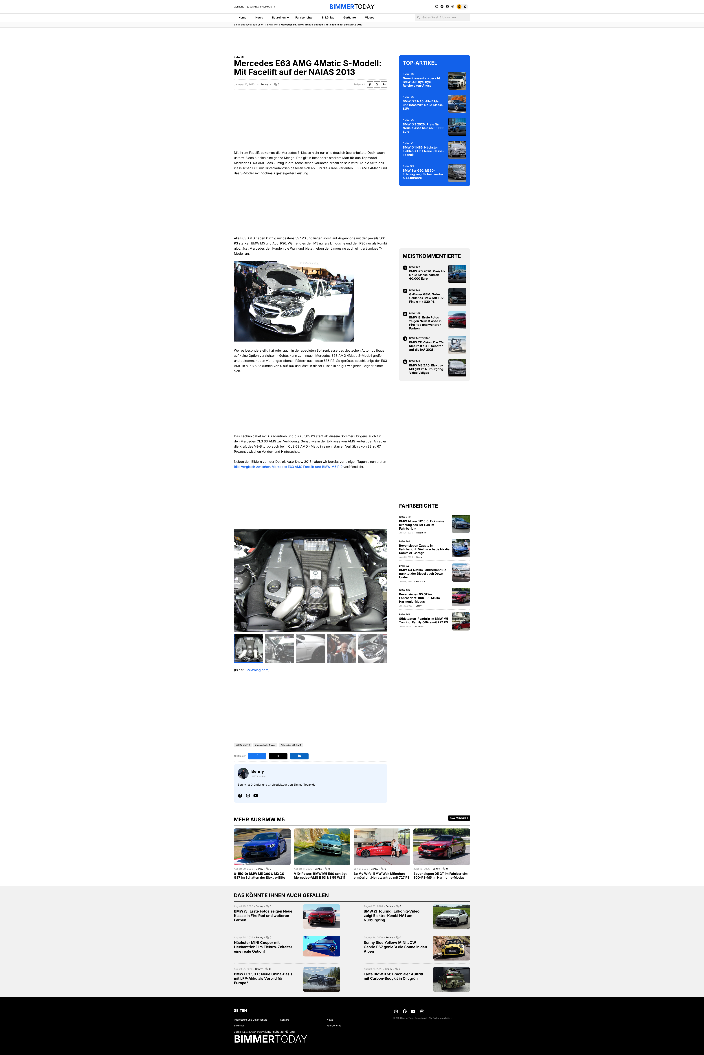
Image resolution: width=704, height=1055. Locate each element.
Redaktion (421, 532)
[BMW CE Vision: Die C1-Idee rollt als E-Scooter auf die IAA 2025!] (457, 345)
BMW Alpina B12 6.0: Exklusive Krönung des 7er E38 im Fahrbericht (421, 524)
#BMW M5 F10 (243, 745)
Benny (264, 84)
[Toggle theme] (462, 7)
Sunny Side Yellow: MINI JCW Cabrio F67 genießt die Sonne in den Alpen (395, 947)
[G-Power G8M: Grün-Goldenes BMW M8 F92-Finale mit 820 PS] (457, 297)
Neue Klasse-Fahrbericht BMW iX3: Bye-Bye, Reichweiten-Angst (421, 81)
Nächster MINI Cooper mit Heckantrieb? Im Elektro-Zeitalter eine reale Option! (263, 947)
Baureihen (279, 17)
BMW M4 (404, 541)
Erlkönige (328, 17)
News (259, 17)
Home (242, 17)
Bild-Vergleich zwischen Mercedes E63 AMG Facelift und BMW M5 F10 (288, 467)
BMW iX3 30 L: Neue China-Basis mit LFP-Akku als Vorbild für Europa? (263, 978)
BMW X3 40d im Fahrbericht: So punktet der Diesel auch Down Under (422, 573)
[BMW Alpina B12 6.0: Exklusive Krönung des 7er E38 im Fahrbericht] (461, 524)
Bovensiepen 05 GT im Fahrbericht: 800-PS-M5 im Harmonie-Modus (419, 597)
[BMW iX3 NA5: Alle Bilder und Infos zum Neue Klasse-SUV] (457, 104)
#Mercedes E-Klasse (265, 745)
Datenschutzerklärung (280, 1031)
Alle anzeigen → (459, 818)
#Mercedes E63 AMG (290, 745)
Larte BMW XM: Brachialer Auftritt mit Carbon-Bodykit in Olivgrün (393, 976)
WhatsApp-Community (262, 6)
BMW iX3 (408, 73)
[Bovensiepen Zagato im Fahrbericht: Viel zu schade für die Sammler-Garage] (461, 548)
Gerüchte (349, 17)
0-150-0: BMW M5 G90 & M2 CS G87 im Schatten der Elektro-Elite (259, 875)
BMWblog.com (256, 670)
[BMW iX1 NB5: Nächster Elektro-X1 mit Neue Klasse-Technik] (457, 150)
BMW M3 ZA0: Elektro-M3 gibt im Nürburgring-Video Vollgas (427, 368)
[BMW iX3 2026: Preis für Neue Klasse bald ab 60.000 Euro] (457, 127)
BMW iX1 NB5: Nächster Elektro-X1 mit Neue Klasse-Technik (423, 150)
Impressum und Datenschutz (250, 1019)
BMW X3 (404, 565)
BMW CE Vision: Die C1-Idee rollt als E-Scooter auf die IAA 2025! (426, 345)
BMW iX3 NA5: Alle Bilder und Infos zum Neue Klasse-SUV (423, 104)
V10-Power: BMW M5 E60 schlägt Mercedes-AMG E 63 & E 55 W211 (320, 875)
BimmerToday (242, 24)
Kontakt (284, 1019)
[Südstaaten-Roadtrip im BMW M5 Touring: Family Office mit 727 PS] (461, 621)
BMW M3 (414, 361)
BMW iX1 (408, 143)
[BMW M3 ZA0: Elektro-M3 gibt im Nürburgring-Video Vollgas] (457, 368)
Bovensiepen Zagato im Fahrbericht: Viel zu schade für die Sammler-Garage (424, 549)
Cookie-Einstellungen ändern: (249, 1031)
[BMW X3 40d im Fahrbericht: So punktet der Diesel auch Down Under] (461, 572)
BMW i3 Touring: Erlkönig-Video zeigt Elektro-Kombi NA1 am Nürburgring (391, 915)
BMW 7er (405, 516)
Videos (369, 17)
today (352, 6)
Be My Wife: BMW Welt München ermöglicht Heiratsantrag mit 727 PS (381, 875)
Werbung (239, 6)
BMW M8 (414, 290)
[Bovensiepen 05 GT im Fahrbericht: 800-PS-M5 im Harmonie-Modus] (461, 597)
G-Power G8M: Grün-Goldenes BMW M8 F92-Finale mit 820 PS (427, 297)
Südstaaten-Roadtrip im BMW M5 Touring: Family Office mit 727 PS (423, 620)
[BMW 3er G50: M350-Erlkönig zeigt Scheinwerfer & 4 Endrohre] (457, 173)
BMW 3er (408, 166)
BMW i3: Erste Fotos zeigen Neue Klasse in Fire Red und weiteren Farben (425, 323)
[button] (383, 581)
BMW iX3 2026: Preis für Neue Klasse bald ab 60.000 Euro (423, 127)
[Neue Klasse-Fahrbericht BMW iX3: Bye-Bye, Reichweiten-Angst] (457, 81)
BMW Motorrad (419, 338)
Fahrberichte (304, 17)
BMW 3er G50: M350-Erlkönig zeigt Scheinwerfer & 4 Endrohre (423, 173)
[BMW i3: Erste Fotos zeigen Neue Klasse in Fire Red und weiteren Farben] (457, 320)
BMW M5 (272, 24)
